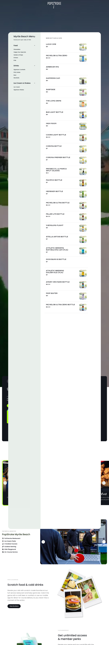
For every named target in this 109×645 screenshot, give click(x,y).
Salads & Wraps (18, 55)
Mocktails (16, 78)
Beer (15, 75)
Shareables (17, 49)
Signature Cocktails (19, 69)
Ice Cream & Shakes (22, 83)
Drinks (16, 66)
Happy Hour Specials (20, 52)
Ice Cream (17, 87)
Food (16, 45)
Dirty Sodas (17, 72)
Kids (15, 60)
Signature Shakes (19, 90)
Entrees (16, 57)
